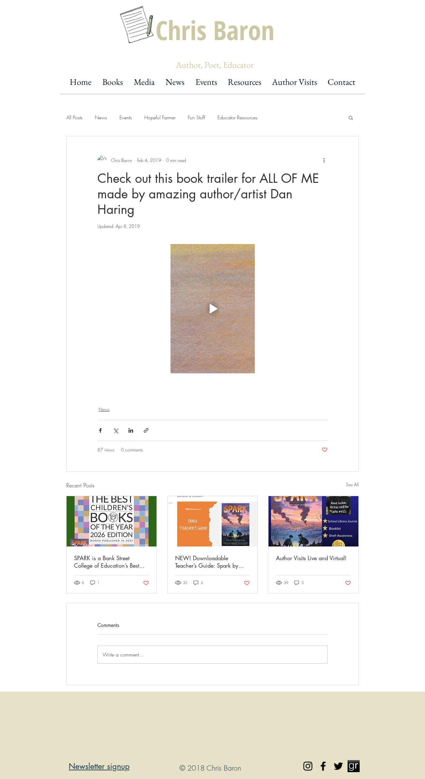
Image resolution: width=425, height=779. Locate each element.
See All (352, 484)
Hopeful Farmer (159, 117)
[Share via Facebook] (100, 430)
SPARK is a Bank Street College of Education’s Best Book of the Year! (106, 561)
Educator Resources (237, 117)
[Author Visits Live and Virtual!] (313, 521)
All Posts (74, 117)
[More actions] (324, 160)
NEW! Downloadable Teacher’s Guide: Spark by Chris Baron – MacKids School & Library (206, 561)
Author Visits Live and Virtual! (311, 558)
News (101, 117)
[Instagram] (308, 766)
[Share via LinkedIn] (131, 430)
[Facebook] (323, 766)
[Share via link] (146, 430)
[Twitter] (338, 766)
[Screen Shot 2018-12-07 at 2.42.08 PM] (354, 766)
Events (125, 117)
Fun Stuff (196, 117)
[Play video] (212, 308)
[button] (351, 117)
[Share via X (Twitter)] (116, 430)
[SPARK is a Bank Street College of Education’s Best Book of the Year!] (111, 521)
